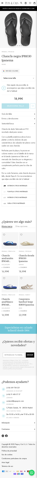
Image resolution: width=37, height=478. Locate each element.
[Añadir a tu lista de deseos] (32, 106)
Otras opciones (21, 226)
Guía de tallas (7, 114)
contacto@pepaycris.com (15, 401)
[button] (11, 71)
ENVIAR (30, 355)
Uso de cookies (7, 454)
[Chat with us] (32, 473)
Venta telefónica (8, 123)
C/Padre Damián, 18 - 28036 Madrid (19, 408)
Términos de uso (7, 466)
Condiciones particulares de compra (14, 458)
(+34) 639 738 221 (13, 387)
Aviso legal (5, 462)
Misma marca (7, 226)
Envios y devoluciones (10, 118)
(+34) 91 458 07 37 (13, 394)
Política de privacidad (9, 451)
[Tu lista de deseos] (30, 3)
